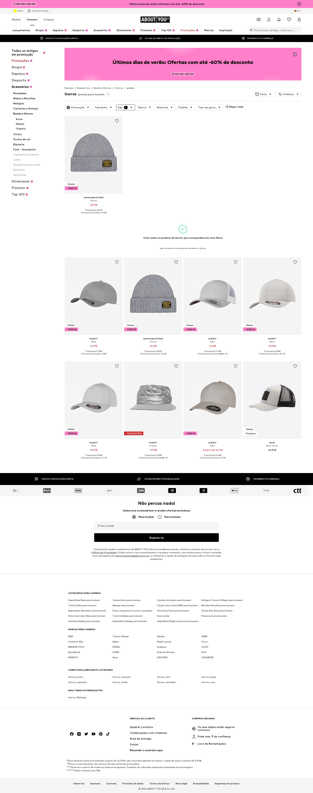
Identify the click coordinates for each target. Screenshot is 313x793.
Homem (32, 19)
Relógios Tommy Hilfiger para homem (222, 600)
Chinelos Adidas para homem (84, 621)
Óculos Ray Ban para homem (217, 610)
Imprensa (95, 783)
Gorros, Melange (77, 697)
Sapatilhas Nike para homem (84, 600)
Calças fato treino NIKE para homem (177, 605)
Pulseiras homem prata (214, 616)
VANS (204, 636)
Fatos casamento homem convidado (132, 610)
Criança (48, 19)
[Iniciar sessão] (269, 19)
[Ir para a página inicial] (88, 720)
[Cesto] (299, 19)
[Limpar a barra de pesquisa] (299, 30)
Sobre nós (78, 783)
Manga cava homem (123, 605)
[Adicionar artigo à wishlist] (117, 121)
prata (130, 88)
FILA (203, 652)
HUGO (204, 647)
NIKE (70, 636)
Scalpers (161, 647)
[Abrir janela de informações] (299, 4)
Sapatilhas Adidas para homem (129, 621)
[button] (263, 94)
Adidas (161, 636)
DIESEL (116, 647)
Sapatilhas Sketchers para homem (87, 610)
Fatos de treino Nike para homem (86, 616)
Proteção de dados (133, 783)
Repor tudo (236, 106)
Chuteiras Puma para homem (173, 610)
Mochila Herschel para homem (217, 605)
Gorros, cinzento (121, 677)
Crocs (204, 641)
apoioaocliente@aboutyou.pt (132, 555)
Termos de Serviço (159, 783)
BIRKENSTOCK (76, 647)
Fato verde (163, 616)
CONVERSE (207, 657)
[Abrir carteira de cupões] (258, 19)
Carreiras (111, 783)
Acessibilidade (201, 783)
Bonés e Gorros (102, 88)
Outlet (20, 11)
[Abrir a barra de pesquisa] (250, 30)
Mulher (16, 19)
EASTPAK (162, 657)
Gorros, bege (208, 677)
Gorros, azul (163, 677)
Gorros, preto (75, 677)
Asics (115, 657)
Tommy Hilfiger (120, 636)
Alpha (115, 641)
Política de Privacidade (104, 552)
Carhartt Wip (75, 641)
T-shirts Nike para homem (82, 605)
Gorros (119, 88)
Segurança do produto (227, 783)
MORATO (73, 657)
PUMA (115, 652)
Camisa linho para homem (126, 600)
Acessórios (83, 88)
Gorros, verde (120, 682)
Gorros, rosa (208, 682)
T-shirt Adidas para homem (127, 616)
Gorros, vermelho (166, 682)
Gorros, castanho (77, 682)
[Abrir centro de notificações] (279, 19)
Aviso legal (181, 783)
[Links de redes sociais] (72, 734)
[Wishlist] (289, 19)
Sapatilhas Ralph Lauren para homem (177, 621)
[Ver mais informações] (93, 215)
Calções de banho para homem (174, 600)
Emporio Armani (166, 652)
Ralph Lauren (164, 641)
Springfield (74, 652)
